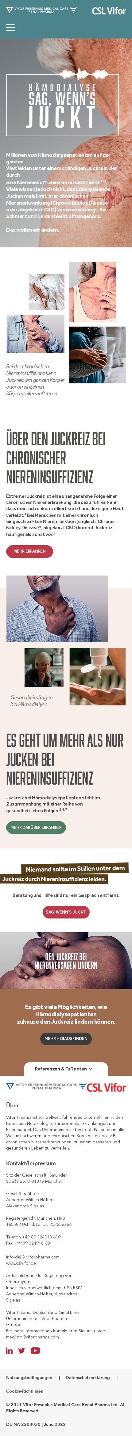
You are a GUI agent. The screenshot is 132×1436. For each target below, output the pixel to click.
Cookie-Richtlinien (24, 1391)
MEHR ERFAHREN (29, 551)
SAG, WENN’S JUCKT (66, 912)
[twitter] (21, 1351)
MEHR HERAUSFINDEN (66, 1038)
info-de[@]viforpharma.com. (33, 1257)
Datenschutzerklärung (88, 1378)
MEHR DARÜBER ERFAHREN (35, 827)
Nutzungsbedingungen (29, 1378)
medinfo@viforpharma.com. (33, 1337)
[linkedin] (9, 1350)
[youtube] (35, 1350)
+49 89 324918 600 (41, 1237)
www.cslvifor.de (21, 1263)
